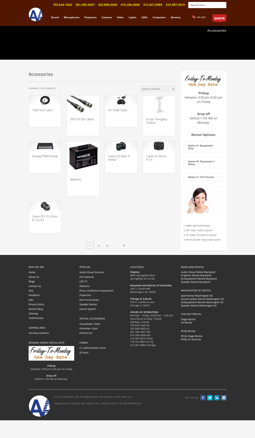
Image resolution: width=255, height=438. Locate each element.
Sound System (87, 309)
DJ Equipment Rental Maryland (199, 278)
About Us (34, 277)
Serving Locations (39, 333)
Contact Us (35, 286)
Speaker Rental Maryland (195, 282)
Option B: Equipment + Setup (201, 163)
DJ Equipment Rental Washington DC (202, 302)
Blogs (32, 281)
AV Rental (186, 322)
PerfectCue (85, 333)
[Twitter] (209, 397)
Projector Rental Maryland (196, 275)
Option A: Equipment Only (200, 147)
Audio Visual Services (91, 272)
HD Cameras (86, 277)
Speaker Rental (88, 304)
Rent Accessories (89, 299)
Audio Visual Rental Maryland (198, 272)
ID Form (83, 352)
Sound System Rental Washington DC (202, 299)
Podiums (84, 286)
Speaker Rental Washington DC (199, 305)
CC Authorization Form (92, 347)
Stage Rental (188, 319)
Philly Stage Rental (191, 336)
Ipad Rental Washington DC (197, 295)
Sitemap (33, 313)
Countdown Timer (89, 324)
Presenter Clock (88, 328)
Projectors (85, 295)
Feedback (34, 295)
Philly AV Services (191, 339)
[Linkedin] (216, 397)
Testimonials (36, 318)
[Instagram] (223, 397)
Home (32, 272)
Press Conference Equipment (96, 290)
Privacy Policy (36, 304)
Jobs (31, 299)
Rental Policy (36, 309)
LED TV (83, 281)
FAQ (31, 290)
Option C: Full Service (201, 177)
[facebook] (203, 397)
